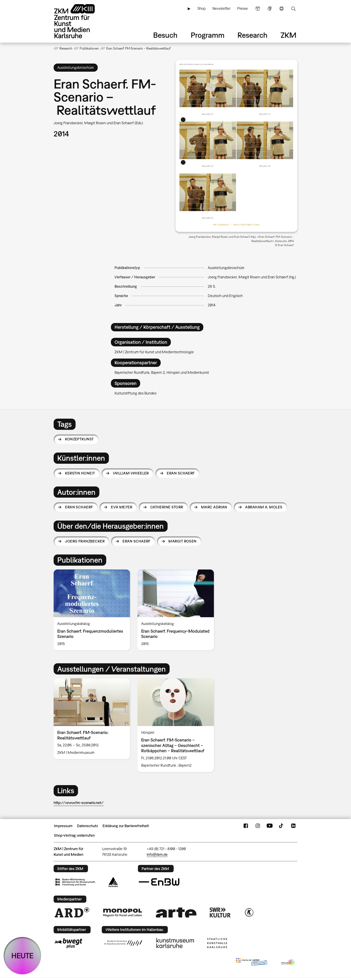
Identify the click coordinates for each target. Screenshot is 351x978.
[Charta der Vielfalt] (251, 962)
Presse (242, 8)
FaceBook (246, 826)
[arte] (176, 912)
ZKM (288, 35)
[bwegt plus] (68, 943)
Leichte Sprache (258, 8)
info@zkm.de (157, 854)
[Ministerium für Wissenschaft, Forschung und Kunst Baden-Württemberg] (75, 882)
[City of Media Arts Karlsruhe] (288, 962)
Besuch (165, 35)
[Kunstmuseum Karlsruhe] (175, 943)
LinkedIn (293, 826)
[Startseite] (80, 21)
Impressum (63, 826)
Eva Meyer (121, 507)
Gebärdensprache (269, 8)
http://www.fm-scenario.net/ (79, 803)
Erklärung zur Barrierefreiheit (126, 826)
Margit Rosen (182, 541)
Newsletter (221, 8)
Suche (293, 8)
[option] (92, 610)
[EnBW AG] (159, 882)
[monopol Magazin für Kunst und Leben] (122, 912)
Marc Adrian (214, 507)
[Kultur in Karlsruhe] (249, 912)
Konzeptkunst (79, 439)
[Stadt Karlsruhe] (113, 882)
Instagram (258, 826)
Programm (207, 35)
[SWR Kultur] (220, 912)
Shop (201, 8)
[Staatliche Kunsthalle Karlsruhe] (217, 943)
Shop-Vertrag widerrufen (74, 835)
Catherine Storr (166, 507)
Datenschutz (87, 826)
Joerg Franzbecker (85, 541)
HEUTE (22, 955)
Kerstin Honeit (80, 473)
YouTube (269, 826)
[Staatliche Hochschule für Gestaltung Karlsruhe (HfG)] (123, 943)
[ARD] (72, 912)
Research (252, 35)
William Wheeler (131, 473)
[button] (236, 146)
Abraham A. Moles (263, 507)
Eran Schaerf (181, 473)
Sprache (281, 8)
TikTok (281, 826)
